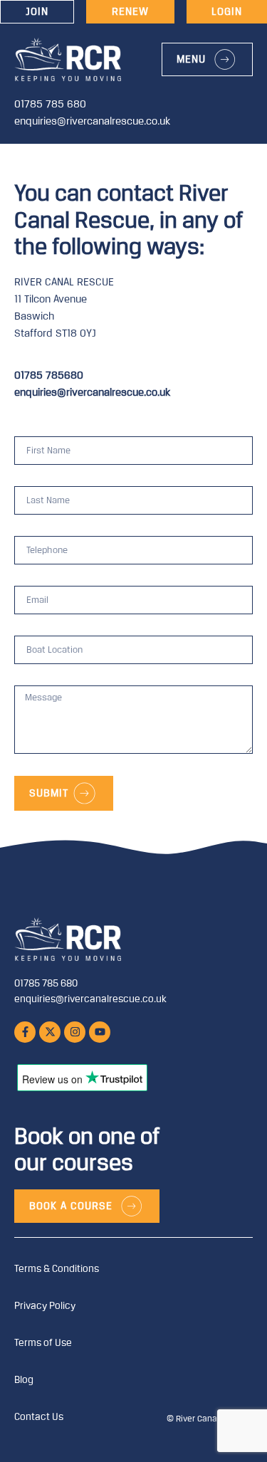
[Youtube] (99, 1032)
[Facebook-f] (25, 1032)
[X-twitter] (50, 1032)
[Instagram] (74, 1032)
